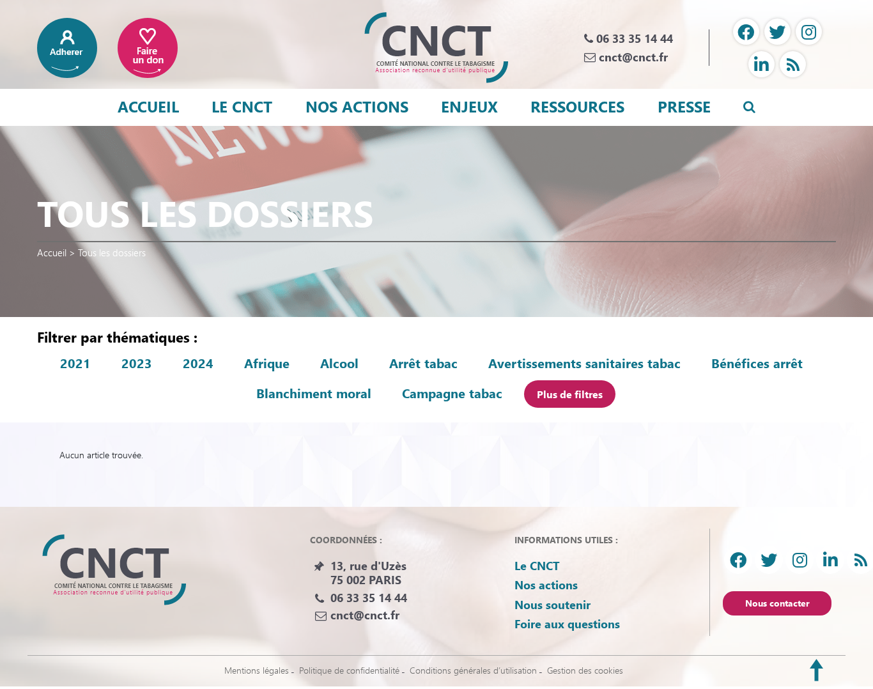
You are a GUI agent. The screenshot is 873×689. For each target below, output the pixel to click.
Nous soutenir (552, 604)
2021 (75, 363)
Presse (684, 106)
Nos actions (356, 106)
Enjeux (469, 106)
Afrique (267, 363)
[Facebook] (746, 32)
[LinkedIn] (761, 64)
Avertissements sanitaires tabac (584, 363)
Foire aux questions (567, 623)
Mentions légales (256, 670)
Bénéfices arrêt (757, 363)
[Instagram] (809, 32)
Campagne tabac (452, 393)
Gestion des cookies (585, 670)
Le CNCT (242, 106)
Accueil (148, 106)
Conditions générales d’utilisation (473, 670)
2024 (198, 363)
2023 (136, 363)
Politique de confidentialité (349, 670)
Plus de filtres (570, 394)
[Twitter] (777, 32)
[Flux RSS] (793, 64)
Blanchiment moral (313, 393)
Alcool (339, 363)
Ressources (577, 106)
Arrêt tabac (423, 363)
